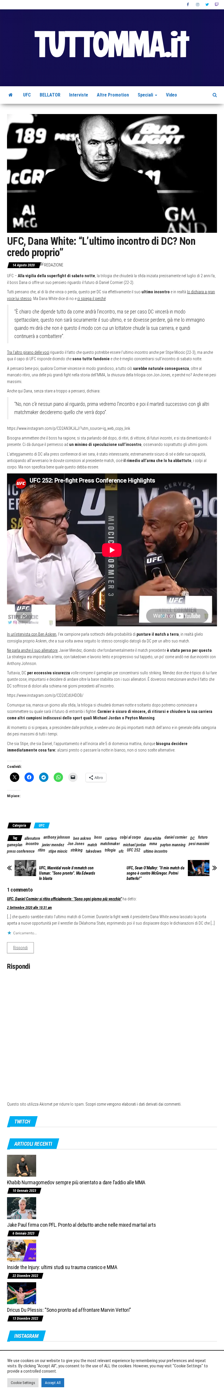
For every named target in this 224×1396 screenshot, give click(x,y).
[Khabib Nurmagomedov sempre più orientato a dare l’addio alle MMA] (21, 1165)
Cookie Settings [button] (23, 1383)
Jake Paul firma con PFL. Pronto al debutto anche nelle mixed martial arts (81, 1225)
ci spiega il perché (91, 298)
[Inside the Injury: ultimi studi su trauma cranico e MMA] (21, 1250)
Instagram (197, 4)
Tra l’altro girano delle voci (28, 352)
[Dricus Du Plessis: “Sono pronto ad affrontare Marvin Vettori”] (21, 1293)
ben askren (82, 838)
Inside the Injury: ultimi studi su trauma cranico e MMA (62, 1267)
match (92, 844)
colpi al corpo (130, 837)
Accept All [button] (53, 1383)
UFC (27, 95)
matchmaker (110, 843)
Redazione (53, 265)
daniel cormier (175, 837)
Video (171, 95)
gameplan (14, 844)
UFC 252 (133, 850)
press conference (21, 851)
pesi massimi (199, 843)
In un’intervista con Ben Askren (31, 634)
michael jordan (134, 844)
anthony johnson (56, 837)
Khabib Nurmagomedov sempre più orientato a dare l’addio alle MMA (76, 1182)
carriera (111, 838)
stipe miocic (57, 851)
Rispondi (20, 947)
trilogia (110, 850)
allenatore (32, 838)
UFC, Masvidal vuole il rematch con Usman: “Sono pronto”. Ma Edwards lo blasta (67, 873)
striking (77, 850)
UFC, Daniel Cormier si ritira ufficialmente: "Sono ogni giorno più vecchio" (64, 899)
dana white (152, 838)
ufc (121, 851)
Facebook (188, 4)
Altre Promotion (113, 95)
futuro (203, 837)
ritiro (41, 850)
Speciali (146, 95)
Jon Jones (75, 843)
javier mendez (53, 844)
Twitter (207, 4)
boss (98, 837)
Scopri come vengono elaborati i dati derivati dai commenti (133, 1104)
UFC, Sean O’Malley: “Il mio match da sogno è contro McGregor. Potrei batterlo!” (155, 873)
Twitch (216, 4)
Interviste (78, 95)
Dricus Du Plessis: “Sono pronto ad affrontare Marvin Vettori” (69, 1310)
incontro (32, 843)
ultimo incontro (155, 851)
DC (192, 838)
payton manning (173, 844)
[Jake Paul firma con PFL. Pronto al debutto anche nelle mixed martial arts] (21, 1208)
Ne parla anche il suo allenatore (32, 650)
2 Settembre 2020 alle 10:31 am (29, 908)
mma (153, 843)
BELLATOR (50, 95)
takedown (94, 851)
